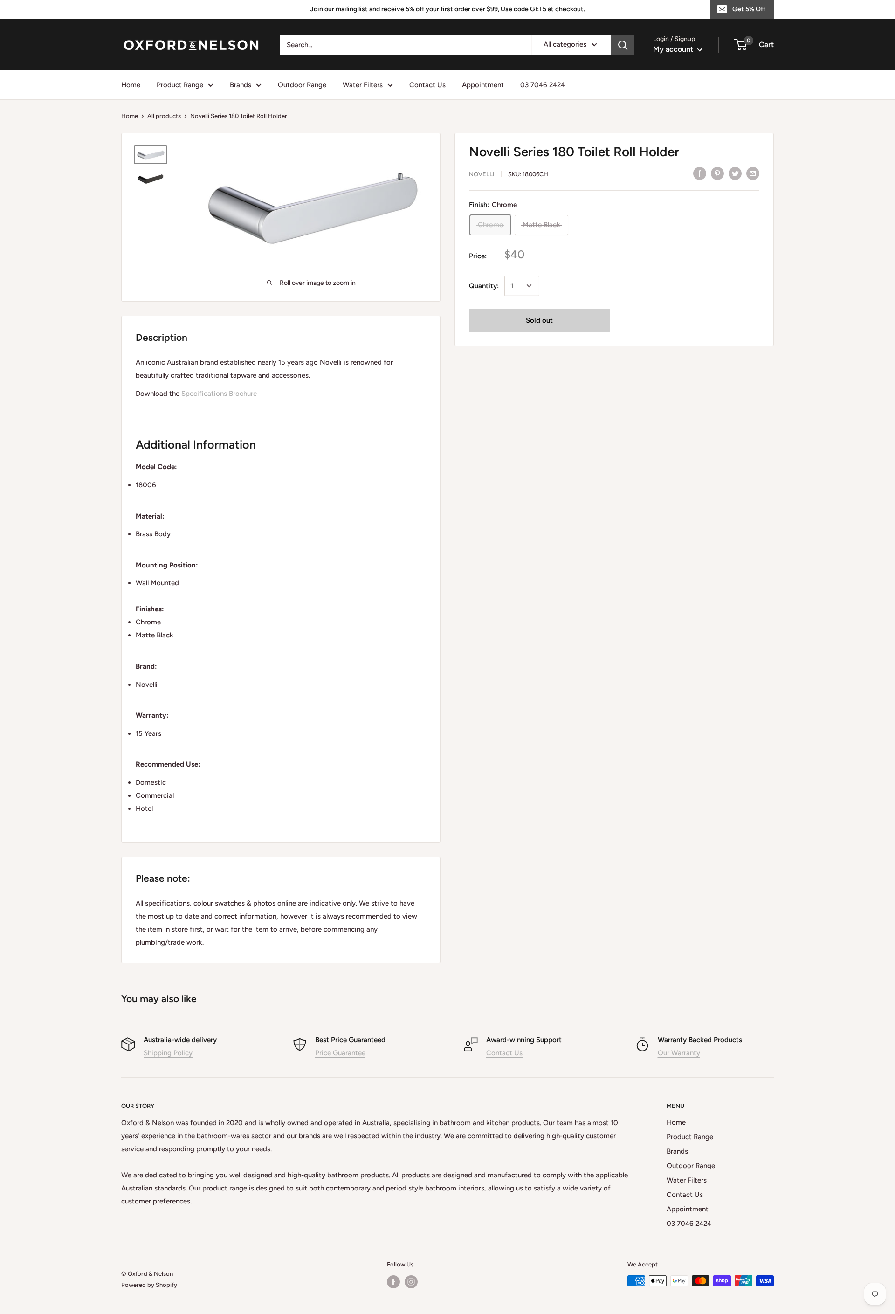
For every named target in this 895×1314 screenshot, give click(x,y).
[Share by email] (752, 173)
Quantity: (484, 286)
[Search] (622, 45)
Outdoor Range (302, 85)
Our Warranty (679, 1053)
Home (130, 85)
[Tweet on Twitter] (735, 173)
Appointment (483, 85)
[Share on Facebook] (699, 173)
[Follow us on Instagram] (411, 1281)
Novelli (482, 174)
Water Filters (363, 85)
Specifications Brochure (219, 393)
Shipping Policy (168, 1053)
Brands (240, 85)
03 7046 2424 (542, 85)
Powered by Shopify (149, 1284)
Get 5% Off (748, 9)
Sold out (539, 320)
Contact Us (427, 85)
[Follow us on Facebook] (393, 1281)
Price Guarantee (340, 1053)
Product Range (180, 85)
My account (674, 49)
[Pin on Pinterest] (717, 173)
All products (164, 115)
